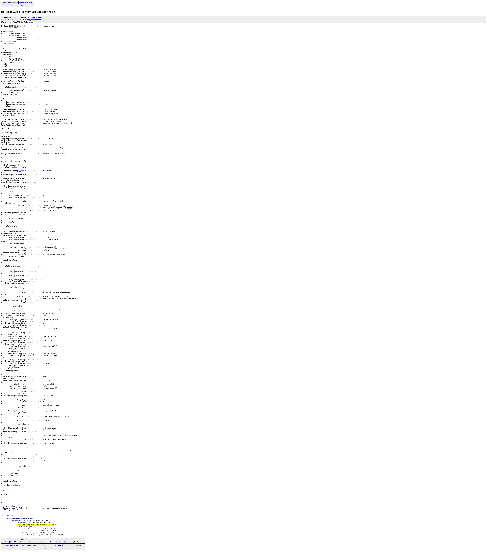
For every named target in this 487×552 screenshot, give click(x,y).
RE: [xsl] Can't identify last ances (15, 542)
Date (26, 3)
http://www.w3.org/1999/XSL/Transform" (33, 171)
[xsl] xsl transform (58, 545)
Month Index (13, 6)
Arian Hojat (31, 535)
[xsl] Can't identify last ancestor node (19, 518)
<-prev (4, 3)
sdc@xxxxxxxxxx (33, 20)
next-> (15, 3)
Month (43, 548)
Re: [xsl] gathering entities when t (14, 545)
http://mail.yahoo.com (13, 510)
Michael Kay (21, 523)
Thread (10, 3)
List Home (22, 6)
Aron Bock (25, 533)
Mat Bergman (17, 521)
